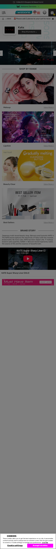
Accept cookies (40, 545)
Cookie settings (15, 545)
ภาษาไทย (45, 542)
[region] (28, 541)
